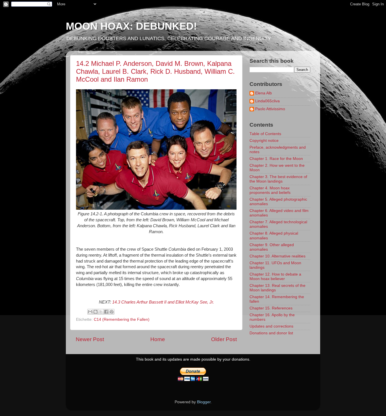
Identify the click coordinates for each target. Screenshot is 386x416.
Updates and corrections (271, 326)
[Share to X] (101, 312)
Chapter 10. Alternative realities (277, 256)
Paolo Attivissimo (270, 109)
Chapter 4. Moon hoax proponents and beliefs (270, 190)
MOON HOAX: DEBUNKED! (131, 26)
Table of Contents (265, 134)
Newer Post (90, 339)
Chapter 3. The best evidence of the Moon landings (278, 179)
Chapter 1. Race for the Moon (276, 159)
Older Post (224, 339)
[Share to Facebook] (106, 312)
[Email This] (90, 312)
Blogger (204, 402)
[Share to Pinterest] (111, 312)
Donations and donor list (271, 333)
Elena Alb (263, 93)
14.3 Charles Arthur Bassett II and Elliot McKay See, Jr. (163, 302)
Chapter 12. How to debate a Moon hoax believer (275, 276)
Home (157, 339)
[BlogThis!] (95, 312)
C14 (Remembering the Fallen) (121, 319)
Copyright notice (264, 140)
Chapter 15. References (271, 308)
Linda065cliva (267, 101)
